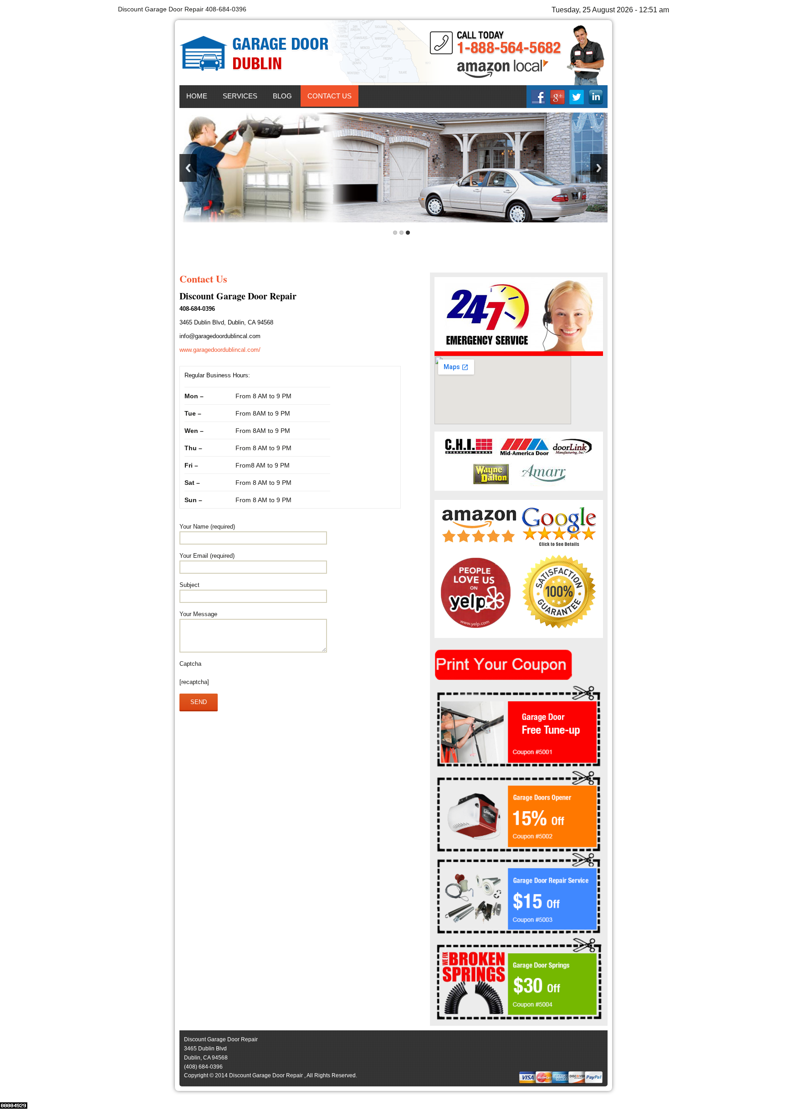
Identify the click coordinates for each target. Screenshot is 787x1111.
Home (196, 96)
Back (188, 168)
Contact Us (329, 96)
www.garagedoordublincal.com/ (220, 349)
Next (599, 168)
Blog (282, 96)
